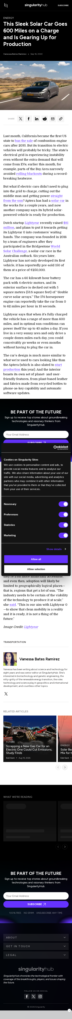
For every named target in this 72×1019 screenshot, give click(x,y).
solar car (58, 200)
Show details (54, 549)
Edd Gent (10, 758)
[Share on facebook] (28, 118)
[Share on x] (20, 118)
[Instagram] (40, 996)
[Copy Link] (60, 118)
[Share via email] (52, 118)
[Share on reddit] (44, 118)
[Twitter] (33, 996)
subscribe (63, 5)
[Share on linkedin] (36, 118)
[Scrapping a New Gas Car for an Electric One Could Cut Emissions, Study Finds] (29, 739)
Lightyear (32, 223)
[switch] (63, 514)
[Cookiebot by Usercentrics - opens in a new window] (53, 448)
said (13, 604)
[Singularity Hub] (36, 5)
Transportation (14, 642)
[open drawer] (6, 5)
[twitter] (6, 694)
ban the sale (24, 140)
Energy (8, 18)
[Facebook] (26, 996)
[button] (36, 937)
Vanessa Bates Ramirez (14, 54)
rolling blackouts (29, 173)
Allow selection (36, 569)
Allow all (36, 559)
